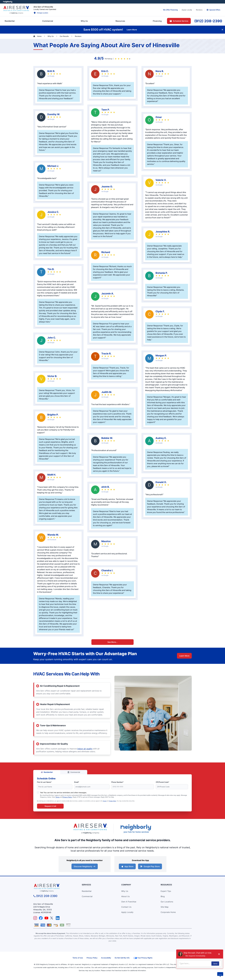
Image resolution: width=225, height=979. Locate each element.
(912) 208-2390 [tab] (208, 21)
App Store (128, 866)
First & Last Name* (44, 782)
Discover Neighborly (83, 866)
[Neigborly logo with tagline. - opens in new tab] (135, 829)
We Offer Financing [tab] (170, 10)
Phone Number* (117, 782)
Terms (57, 797)
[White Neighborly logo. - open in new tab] (8, 2)
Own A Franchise (128, 901)
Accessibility (106, 958)
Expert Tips (166, 891)
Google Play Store (152, 866)
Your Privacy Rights (144, 958)
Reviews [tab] (199, 10)
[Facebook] (41, 918)
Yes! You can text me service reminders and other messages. (63, 792)
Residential (48, 772)
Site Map (165, 907)
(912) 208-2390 (46, 896)
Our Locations (167, 901)
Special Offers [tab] (214, 10)
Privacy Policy (67, 797)
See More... (112, 642)
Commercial (75, 772)
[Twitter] (52, 918)
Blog (163, 896)
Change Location (42, 13)
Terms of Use (78, 958)
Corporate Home (168, 912)
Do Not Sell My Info (122, 958)
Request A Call (50, 806)
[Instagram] (35, 918)
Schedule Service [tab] (180, 21)
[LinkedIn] (58, 918)
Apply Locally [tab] (187, 10)
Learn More (184, 656)
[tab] (84, 21)
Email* (76, 782)
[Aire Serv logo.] (16, 10)
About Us (125, 896)
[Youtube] (46, 918)
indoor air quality (84, 749)
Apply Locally (127, 912)
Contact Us (126, 907)
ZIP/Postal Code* (162, 782)
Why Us (124, 891)
